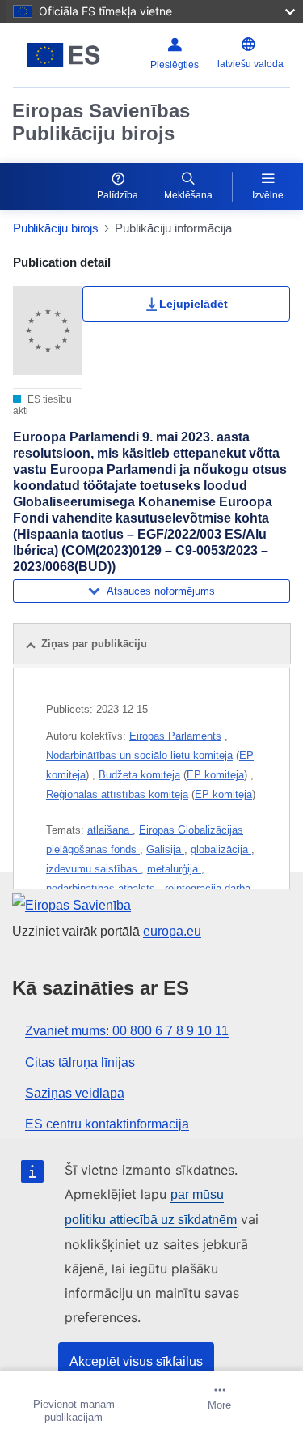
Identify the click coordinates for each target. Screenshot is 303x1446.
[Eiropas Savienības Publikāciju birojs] (63, 55)
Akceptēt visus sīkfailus (136, 1361)
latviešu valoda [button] (250, 64)
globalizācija (221, 849)
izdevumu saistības (93, 869)
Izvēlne (268, 195)
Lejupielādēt (193, 303)
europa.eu (172, 931)
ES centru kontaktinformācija (107, 1124)
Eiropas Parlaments (175, 736)
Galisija (165, 849)
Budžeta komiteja (139, 775)
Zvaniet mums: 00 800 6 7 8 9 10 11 (127, 1031)
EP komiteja (215, 775)
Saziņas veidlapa (74, 1093)
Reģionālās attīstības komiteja (117, 794)
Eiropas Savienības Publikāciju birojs (101, 122)
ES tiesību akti (42, 405)
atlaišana (110, 830)
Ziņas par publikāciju (94, 644)
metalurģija (174, 869)
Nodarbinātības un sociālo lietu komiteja (139, 755)
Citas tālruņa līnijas (80, 1062)
